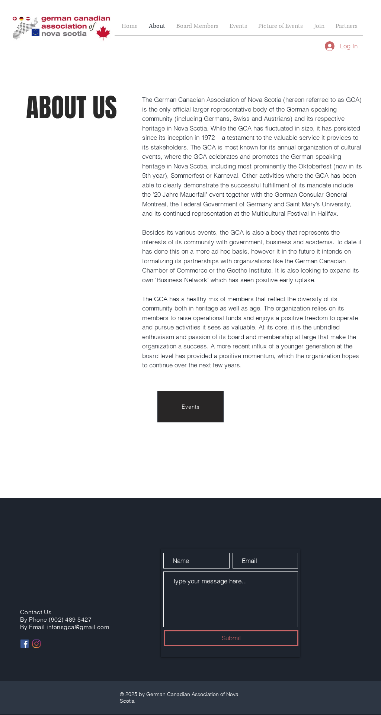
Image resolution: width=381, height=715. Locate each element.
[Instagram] (36, 644)
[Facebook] (24, 644)
